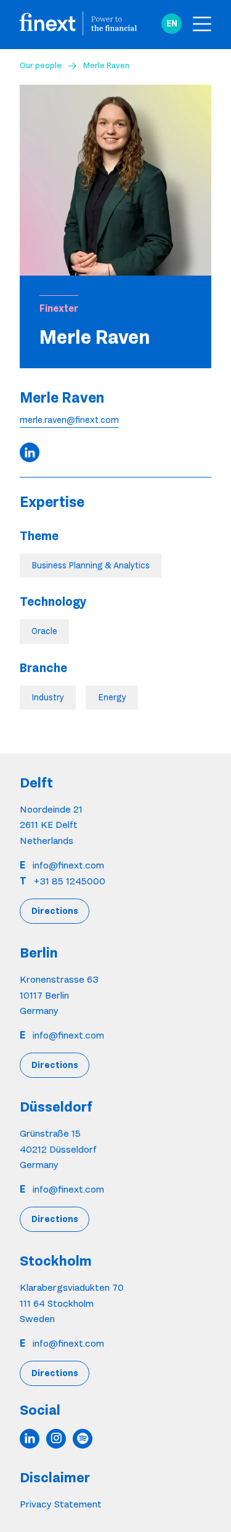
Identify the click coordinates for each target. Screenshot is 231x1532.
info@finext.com (68, 865)
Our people (41, 65)
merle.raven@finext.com (69, 419)
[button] (171, 24)
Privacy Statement (61, 1504)
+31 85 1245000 (69, 881)
